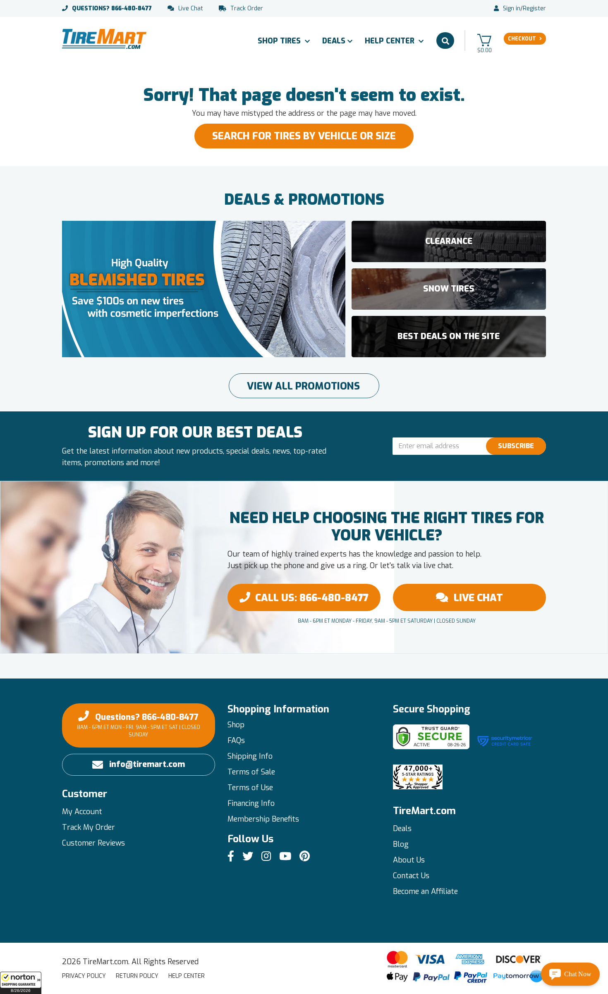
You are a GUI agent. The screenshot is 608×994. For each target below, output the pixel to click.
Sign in (511, 8)
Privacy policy (84, 976)
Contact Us (411, 876)
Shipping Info (250, 756)
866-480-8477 (112, 8)
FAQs (236, 741)
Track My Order (88, 827)
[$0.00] (484, 39)
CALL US (312, 598)
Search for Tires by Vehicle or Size (304, 136)
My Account (82, 812)
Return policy (137, 976)
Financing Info (251, 803)
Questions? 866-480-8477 (138, 725)
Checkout (522, 39)
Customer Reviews (93, 843)
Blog (401, 844)
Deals (333, 41)
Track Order (246, 8)
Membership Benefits (263, 819)
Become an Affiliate (425, 891)
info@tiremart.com (147, 764)
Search (445, 40)
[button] (20, 983)
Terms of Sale (251, 772)
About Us (409, 860)
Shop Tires (280, 41)
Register (534, 8)
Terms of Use (250, 788)
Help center (186, 976)
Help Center (391, 41)
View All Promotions (303, 386)
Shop (235, 725)
